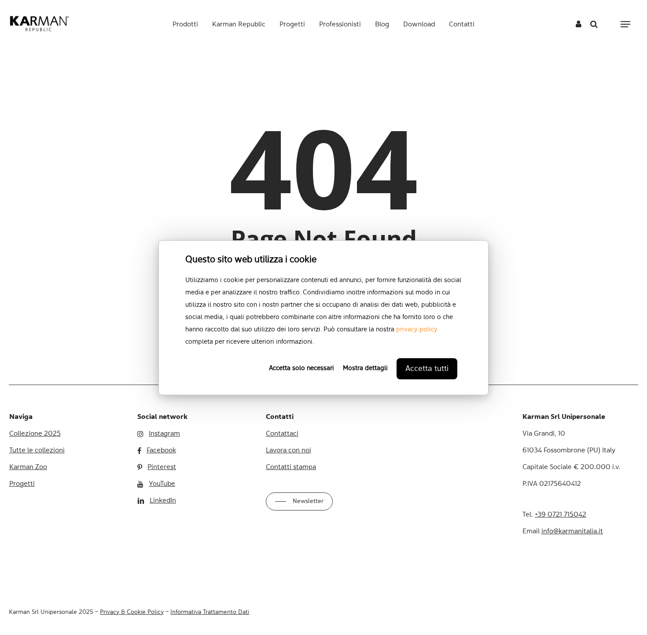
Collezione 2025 (35, 433)
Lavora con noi (288, 450)
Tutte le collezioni (37, 450)
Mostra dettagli (365, 368)
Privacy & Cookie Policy (132, 612)
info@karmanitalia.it (572, 531)
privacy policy (416, 330)
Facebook (161, 450)
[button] (625, 24)
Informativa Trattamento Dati (209, 612)
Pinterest (161, 467)
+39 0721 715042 (560, 514)
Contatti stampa (291, 467)
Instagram (164, 433)
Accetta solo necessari (301, 368)
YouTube (162, 484)
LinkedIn (163, 500)
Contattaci (282, 433)
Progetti (22, 484)
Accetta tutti (426, 369)
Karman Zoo (28, 467)
